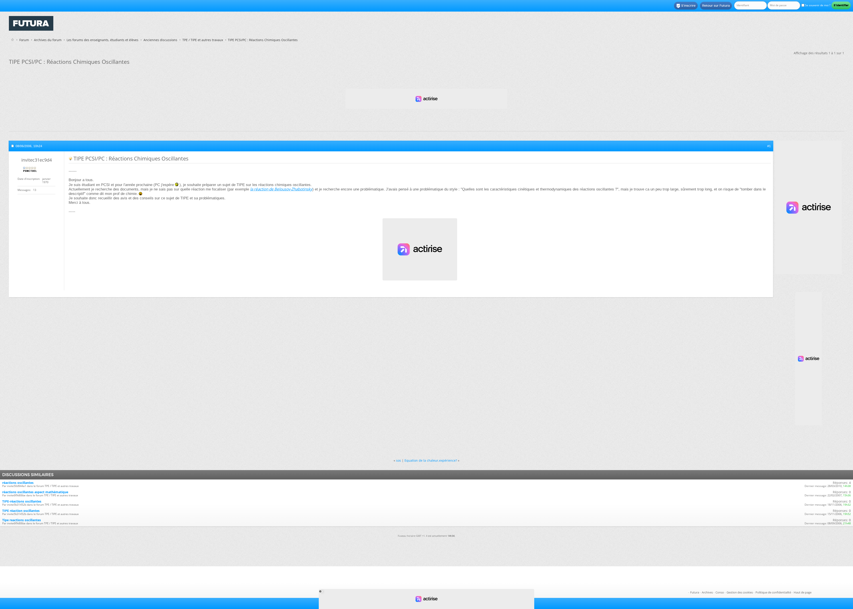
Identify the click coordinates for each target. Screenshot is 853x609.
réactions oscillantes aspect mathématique (35, 492)
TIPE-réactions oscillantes (21, 501)
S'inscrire (686, 6)
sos (398, 460)
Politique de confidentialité (773, 592)
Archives (707, 592)
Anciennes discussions (160, 40)
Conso (719, 592)
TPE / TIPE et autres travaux (202, 40)
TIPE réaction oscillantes (21, 511)
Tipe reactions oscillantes (21, 520)
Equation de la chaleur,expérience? (431, 460)
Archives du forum (48, 40)
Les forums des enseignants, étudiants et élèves (102, 40)
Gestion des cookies (740, 592)
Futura (694, 592)
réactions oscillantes (18, 483)
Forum (24, 40)
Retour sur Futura (716, 6)
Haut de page (802, 592)
